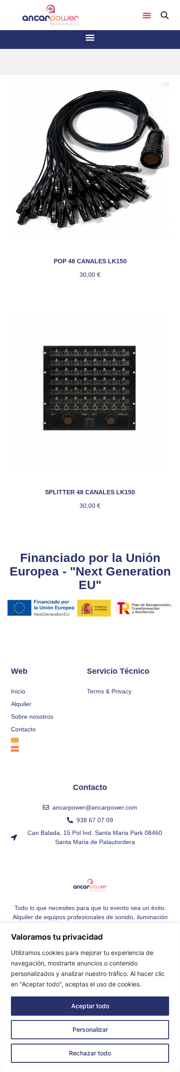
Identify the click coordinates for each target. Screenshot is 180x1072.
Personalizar (90, 1029)
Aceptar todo (90, 1006)
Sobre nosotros (32, 716)
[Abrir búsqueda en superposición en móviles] (164, 15)
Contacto (23, 729)
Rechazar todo (90, 1053)
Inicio (18, 691)
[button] (146, 15)
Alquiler (21, 703)
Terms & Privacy (109, 691)
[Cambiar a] (49, 740)
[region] (90, 997)
